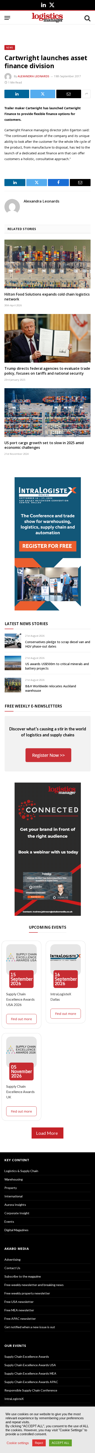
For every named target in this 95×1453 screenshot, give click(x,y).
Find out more (21, 1019)
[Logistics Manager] (47, 18)
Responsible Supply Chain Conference (30, 1390)
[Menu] (7, 18)
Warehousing (13, 1179)
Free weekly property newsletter (27, 1293)
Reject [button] (39, 1443)
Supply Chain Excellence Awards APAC (31, 1382)
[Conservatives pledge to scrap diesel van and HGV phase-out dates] (13, 641)
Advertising (12, 1259)
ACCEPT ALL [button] (60, 1443)
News (9, 47)
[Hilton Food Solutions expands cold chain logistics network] (47, 264)
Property (10, 1188)
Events (9, 1221)
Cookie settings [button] (18, 1443)
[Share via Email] (68, 94)
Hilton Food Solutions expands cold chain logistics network (47, 297)
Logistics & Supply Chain (21, 1171)
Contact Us (12, 1268)
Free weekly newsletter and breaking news (34, 1285)
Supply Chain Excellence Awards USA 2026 (20, 999)
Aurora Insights (15, 1205)
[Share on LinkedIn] (16, 94)
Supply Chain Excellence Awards (26, 1356)
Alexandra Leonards (33, 76)
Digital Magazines (16, 1230)
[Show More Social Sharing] (86, 94)
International (13, 1196)
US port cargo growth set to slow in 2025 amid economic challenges (44, 445)
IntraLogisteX (14, 1399)
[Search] (87, 18)
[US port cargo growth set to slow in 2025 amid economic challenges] (47, 412)
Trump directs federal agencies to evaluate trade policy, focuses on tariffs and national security (47, 371)
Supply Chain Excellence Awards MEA (30, 1373)
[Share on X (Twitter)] (42, 94)
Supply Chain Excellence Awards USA (30, 1365)
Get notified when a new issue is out (29, 1327)
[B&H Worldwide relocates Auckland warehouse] (13, 685)
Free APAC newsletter (20, 1318)
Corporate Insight (16, 1213)
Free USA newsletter (19, 1302)
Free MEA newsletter (19, 1310)
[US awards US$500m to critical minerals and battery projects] (13, 663)
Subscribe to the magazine (22, 1276)
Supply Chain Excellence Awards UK (20, 1091)
